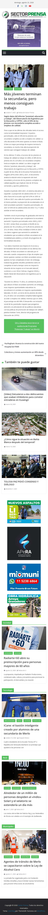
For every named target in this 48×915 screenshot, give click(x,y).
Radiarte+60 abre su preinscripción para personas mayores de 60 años (22, 662)
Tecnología (37, 720)
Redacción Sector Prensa (26, 113)
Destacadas (8, 89)
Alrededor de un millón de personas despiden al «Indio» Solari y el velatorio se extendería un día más (22, 799)
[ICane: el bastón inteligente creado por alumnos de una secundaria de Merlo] (24, 705)
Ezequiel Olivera (24, 738)
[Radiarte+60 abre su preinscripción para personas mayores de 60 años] (24, 638)
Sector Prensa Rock (29, 788)
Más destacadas (10, 720)
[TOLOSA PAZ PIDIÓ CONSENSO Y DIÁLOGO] (24, 456)
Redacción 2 (20, 809)
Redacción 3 (22, 670)
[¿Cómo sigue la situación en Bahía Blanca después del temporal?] (24, 414)
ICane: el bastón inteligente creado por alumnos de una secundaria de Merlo (21, 729)
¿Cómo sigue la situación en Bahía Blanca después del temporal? (21, 441)
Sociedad (18, 89)
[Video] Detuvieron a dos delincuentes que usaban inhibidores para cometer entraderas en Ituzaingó (24, 397)
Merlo (19, 720)
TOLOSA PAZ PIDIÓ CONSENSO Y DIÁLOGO (21, 483)
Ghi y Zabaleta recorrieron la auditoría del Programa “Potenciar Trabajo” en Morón (27, 326)
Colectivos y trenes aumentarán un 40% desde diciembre (24, 354)
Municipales (25, 857)
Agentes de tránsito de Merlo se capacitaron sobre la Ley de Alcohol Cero (23, 865)
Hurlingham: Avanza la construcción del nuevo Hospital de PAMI (24, 345)
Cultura (7, 788)
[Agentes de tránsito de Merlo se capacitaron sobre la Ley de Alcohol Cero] (24, 841)
